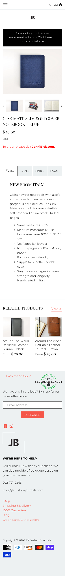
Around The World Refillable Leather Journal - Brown (48, 345)
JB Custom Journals (38, 540)
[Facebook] (5, 426)
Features (12, 170)
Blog (6, 515)
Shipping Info (41, 170)
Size (5, 138)
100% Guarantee (14, 510)
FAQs (54, 170)
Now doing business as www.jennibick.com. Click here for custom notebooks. (32, 37)
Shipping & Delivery (17, 505)
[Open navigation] (5, 5)
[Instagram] (11, 426)
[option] (14, 106)
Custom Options (26, 170)
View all (56, 308)
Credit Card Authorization (21, 519)
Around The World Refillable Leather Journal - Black (16, 345)
